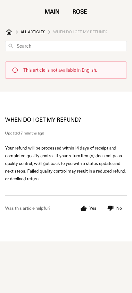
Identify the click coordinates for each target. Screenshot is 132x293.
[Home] (9, 32)
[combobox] (66, 46)
